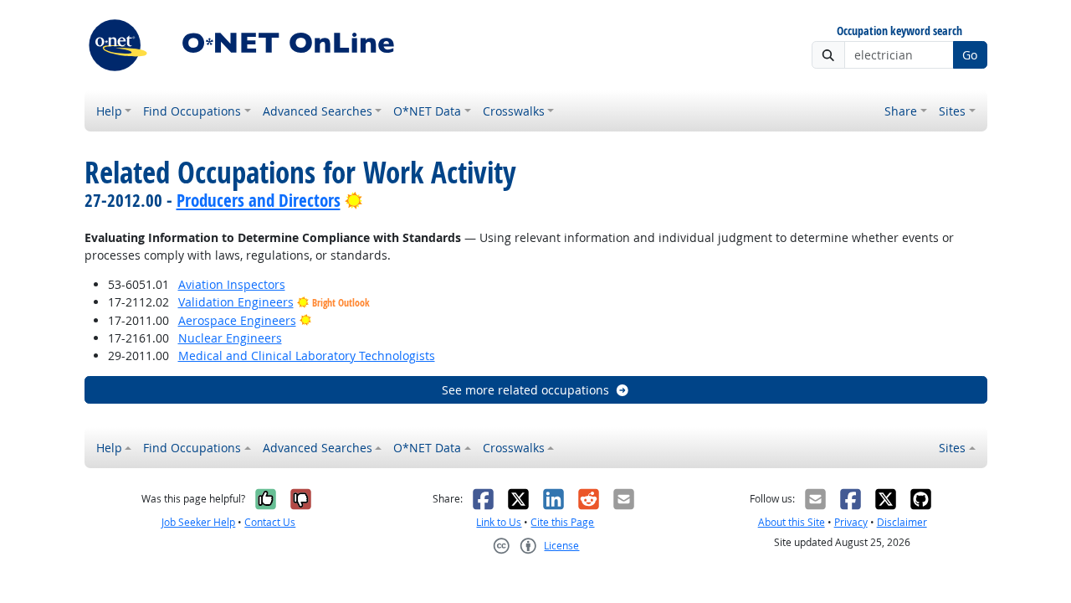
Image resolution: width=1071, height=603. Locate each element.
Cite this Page (562, 522)
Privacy (851, 522)
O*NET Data (427, 111)
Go (969, 55)
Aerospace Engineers (237, 320)
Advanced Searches (317, 111)
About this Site (791, 522)
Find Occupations (192, 111)
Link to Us (498, 522)
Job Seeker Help (198, 522)
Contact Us (269, 522)
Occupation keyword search (899, 31)
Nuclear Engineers (230, 338)
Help (109, 111)
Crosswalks (514, 111)
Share (900, 111)
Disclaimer (902, 522)
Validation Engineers (236, 302)
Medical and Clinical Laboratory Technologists (306, 355)
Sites (952, 111)
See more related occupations (525, 390)
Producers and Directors (259, 200)
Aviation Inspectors (231, 284)
